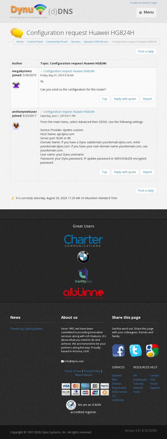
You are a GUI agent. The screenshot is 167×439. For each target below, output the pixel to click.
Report (147, 99)
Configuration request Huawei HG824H (68, 71)
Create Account (139, 2)
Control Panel (35, 41)
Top (104, 99)
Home (20, 41)
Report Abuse (83, 375)
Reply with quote (125, 99)
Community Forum (57, 41)
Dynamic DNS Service (96, 41)
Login (154, 2)
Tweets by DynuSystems (26, 329)
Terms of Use (73, 371)
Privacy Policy (92, 371)
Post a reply (146, 51)
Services (75, 41)
